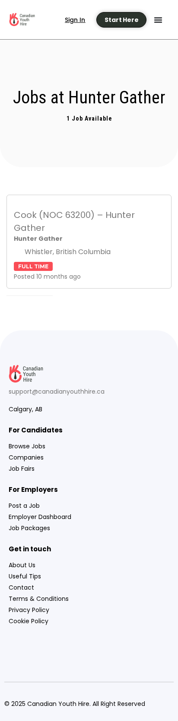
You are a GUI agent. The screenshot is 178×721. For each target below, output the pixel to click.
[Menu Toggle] (158, 20)
